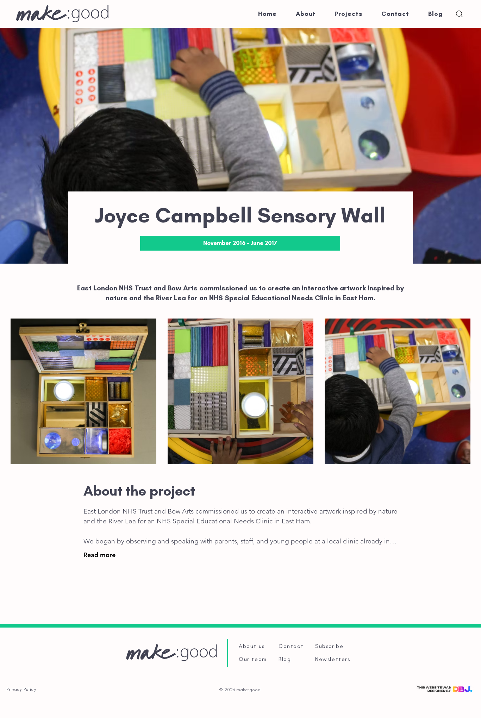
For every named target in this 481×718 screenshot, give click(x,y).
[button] (459, 14)
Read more (99, 555)
